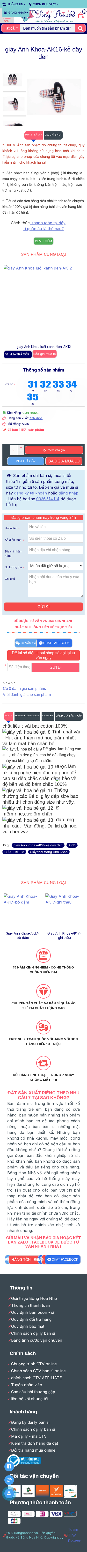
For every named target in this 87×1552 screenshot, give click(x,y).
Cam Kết (47, 715)
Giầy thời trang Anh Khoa (49, 852)
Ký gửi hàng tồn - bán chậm (25, 1260)
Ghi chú (10, 579)
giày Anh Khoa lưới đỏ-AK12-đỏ (43, 347)
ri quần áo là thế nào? (43, 228)
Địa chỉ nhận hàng (13, 554)
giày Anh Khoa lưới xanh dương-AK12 (22, 935)
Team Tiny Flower (74, 1535)
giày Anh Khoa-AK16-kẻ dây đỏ (64, 935)
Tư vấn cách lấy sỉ (35, 643)
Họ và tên (11, 528)
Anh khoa (36, 418)
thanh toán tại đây (47, 222)
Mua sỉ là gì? (33, 134)
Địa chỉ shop (53, 134)
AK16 (72, 845)
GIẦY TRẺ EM (14, 852)
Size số (8, 384)
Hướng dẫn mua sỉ (27, 715)
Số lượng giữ (13, 567)
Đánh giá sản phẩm (69, 715)
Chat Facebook (56, 643)
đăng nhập (68, 493)
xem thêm (43, 241)
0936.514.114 (47, 498)
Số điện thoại (13, 540)
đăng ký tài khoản (30, 493)
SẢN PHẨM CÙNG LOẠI (43, 254)
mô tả (9, 715)
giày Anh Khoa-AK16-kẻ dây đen (38, 845)
